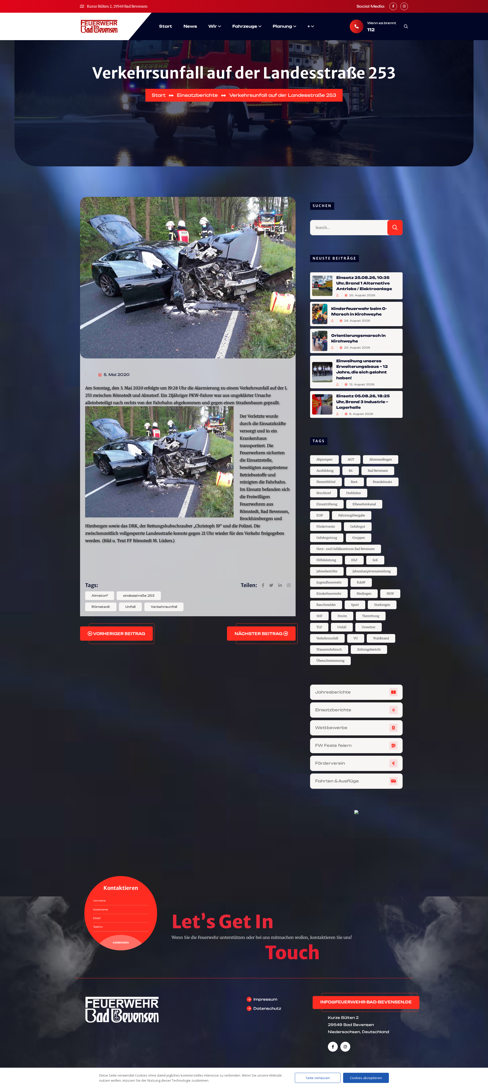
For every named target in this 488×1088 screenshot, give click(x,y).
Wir (212, 26)
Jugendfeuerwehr (329, 582)
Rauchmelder (326, 605)
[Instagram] (345, 1047)
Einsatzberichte (333, 709)
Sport (355, 605)
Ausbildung (324, 470)
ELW (319, 515)
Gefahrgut (357, 526)
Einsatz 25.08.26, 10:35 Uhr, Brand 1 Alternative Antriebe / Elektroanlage (364, 283)
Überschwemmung (330, 661)
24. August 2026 (356, 320)
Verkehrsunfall (164, 607)
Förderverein (325, 526)
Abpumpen (324, 459)
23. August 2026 (356, 347)
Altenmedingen (380, 459)
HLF (354, 560)
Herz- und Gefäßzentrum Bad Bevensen (345, 549)
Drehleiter (353, 493)
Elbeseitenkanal (364, 504)
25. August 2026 (361, 295)
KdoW (361, 582)
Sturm (342, 616)
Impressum (265, 999)
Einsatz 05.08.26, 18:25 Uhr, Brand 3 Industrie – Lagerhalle (363, 401)
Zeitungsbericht (369, 649)
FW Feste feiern (333, 745)
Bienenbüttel (326, 482)
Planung (282, 26)
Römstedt (101, 607)
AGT (351, 459)
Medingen (364, 593)
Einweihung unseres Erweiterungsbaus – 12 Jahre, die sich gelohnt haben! (362, 369)
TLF (319, 627)
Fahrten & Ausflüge (337, 781)
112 (371, 29)
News (190, 26)
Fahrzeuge (244, 26)
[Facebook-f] (333, 1047)
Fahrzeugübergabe (351, 515)
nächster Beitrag (259, 633)
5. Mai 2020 (116, 374)
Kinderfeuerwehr (328, 593)
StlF (319, 616)
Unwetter (368, 627)
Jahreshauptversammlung (372, 571)
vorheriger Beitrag (118, 633)
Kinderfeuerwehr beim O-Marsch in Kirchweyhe (359, 311)
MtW (390, 593)
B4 (351, 470)
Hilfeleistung (326, 560)
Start (165, 26)
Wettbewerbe (331, 727)
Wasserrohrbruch (329, 649)
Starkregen (382, 605)
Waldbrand (381, 638)
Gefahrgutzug (326, 538)
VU (356, 638)
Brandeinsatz (382, 482)
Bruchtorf (323, 493)
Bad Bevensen (378, 470)
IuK (375, 560)
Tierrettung (370, 616)
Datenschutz (267, 1008)
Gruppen (358, 538)
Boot (354, 482)
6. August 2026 (360, 413)
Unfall (130, 607)
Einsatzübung (326, 504)
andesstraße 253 (139, 595)
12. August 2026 (361, 384)
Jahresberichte (326, 571)
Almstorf (100, 595)
